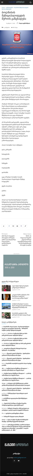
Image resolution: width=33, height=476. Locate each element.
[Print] (17, 226)
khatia (3, 419)
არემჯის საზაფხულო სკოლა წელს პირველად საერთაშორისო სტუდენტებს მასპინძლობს (21, 305)
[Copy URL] (25, 226)
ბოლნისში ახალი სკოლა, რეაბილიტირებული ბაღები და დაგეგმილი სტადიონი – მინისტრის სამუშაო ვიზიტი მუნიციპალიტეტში (15, 328)
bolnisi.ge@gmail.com (20, 457)
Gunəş (3, 383)
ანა (3, 368)
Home (3, 7)
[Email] (13, 226)
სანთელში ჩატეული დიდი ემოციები (13, 416)
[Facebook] (9, 226)
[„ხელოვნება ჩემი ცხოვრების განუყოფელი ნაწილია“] (6, 288)
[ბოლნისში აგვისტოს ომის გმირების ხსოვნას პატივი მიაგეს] (6, 315)
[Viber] (21, 226)
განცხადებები (9, 7)
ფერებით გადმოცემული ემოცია (14, 413)
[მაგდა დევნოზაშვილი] (18, 23)
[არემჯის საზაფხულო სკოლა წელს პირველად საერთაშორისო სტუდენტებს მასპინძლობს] (6, 306)
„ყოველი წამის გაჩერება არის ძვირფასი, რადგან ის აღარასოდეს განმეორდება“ (20, 296)
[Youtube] (18, 460)
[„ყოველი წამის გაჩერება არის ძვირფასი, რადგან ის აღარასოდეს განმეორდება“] (6, 297)
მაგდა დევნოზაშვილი (24, 23)
